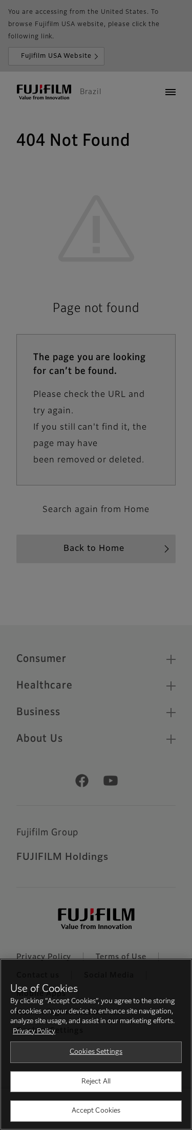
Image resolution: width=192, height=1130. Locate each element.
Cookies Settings (96, 1052)
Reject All (96, 1081)
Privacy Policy (34, 1031)
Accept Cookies (96, 1110)
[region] (96, 1044)
